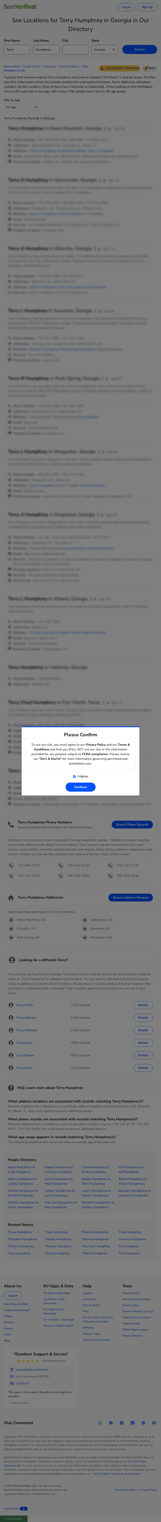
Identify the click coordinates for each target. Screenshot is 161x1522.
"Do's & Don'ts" (50, 759)
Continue (80, 787)
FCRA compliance (95, 754)
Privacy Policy (96, 745)
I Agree (82, 776)
